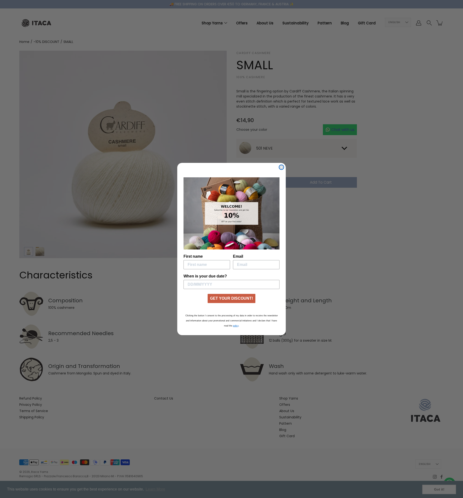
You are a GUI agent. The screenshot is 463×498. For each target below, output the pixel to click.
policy (235, 326)
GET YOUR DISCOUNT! (231, 298)
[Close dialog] (281, 167)
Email (238, 256)
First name (193, 256)
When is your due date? (205, 276)
